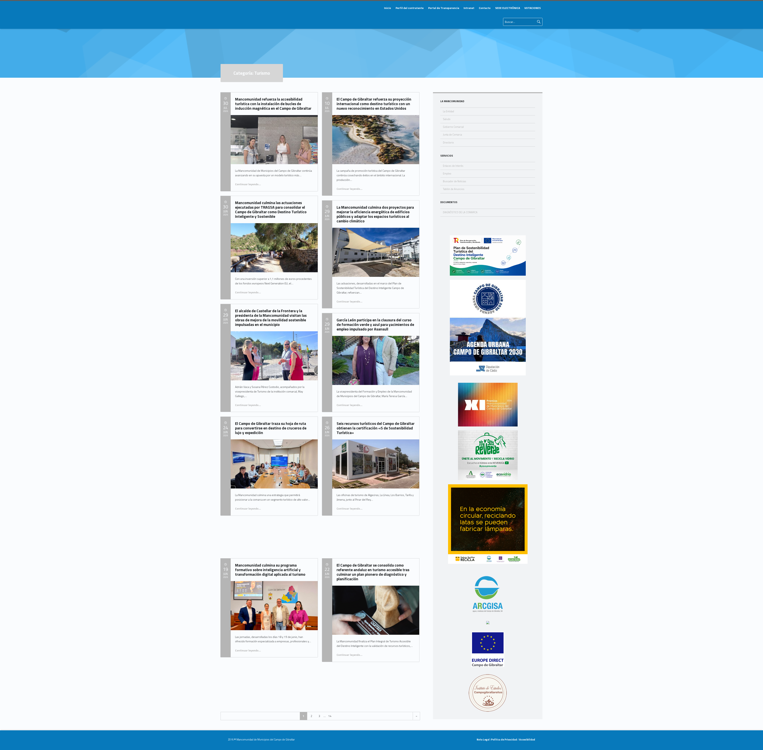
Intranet (469, 8)
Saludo (446, 119)
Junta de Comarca (452, 135)
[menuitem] (387, 8)
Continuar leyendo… (248, 184)
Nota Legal (483, 739)
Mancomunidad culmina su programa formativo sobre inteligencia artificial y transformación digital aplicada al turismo (270, 569)
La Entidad (448, 111)
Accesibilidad (527, 739)
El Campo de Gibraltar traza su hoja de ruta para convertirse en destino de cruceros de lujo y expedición (270, 428)
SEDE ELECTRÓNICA (507, 8)
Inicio (387, 8)
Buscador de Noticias (454, 181)
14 (329, 716)
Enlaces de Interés (453, 166)
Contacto (485, 8)
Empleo (447, 173)
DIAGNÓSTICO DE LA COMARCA (460, 212)
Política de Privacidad (504, 739)
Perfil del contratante (410, 8)
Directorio (448, 142)
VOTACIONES (532, 8)
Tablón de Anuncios (453, 189)
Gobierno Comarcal (453, 127)
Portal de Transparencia (443, 8)
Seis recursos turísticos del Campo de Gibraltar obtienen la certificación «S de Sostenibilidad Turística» (375, 428)
